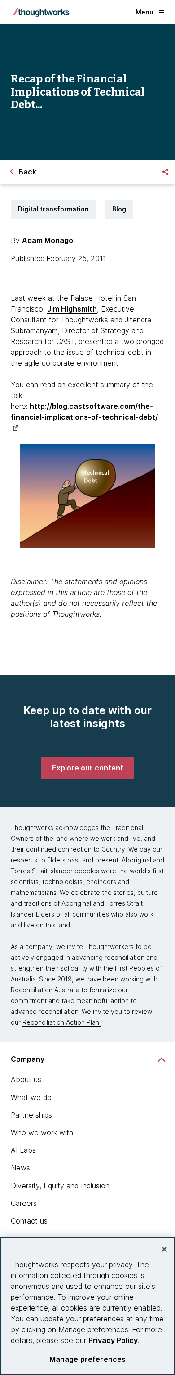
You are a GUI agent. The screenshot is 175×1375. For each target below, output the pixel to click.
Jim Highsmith (72, 308)
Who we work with (42, 1132)
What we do (31, 1097)
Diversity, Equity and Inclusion (60, 1185)
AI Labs (23, 1150)
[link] (87, 768)
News (20, 1167)
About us (26, 1079)
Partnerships (31, 1114)
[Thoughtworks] (41, 12)
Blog (119, 209)
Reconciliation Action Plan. (61, 1022)
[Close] (164, 1249)
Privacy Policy (113, 1340)
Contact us (29, 1220)
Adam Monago (47, 240)
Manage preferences (87, 1359)
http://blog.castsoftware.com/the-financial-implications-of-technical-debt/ (84, 412)
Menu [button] (144, 12)
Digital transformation (53, 209)
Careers (24, 1203)
